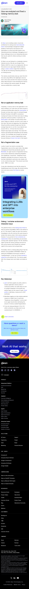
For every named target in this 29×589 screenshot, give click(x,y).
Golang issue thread (20, 227)
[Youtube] (18, 578)
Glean (4, 43)
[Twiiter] (11, 578)
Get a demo (15, 351)
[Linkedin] (14, 578)
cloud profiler (22, 110)
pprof (5, 282)
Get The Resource (8, 215)
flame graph (4, 119)
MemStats (3, 151)
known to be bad (15, 138)
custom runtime (9, 68)
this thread (16, 170)
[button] (6, 375)
